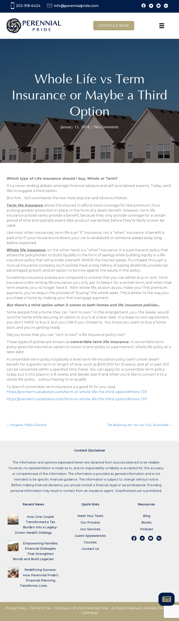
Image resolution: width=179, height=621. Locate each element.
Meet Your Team (90, 516)
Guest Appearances (90, 536)
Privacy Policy (16, 608)
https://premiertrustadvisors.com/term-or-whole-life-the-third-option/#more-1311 (77, 392)
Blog (146, 516)
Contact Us (90, 549)
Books (146, 522)
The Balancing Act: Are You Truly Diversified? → (139, 425)
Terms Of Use (40, 608)
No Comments (106, 127)
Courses (90, 542)
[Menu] (161, 25)
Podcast (146, 529)
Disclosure (63, 608)
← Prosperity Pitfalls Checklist (26, 425)
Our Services (90, 529)
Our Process (90, 522)
